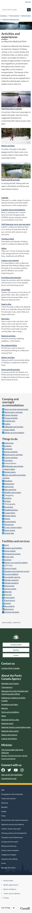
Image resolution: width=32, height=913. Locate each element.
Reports (4, 708)
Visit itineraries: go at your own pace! (15, 224)
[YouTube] (16, 771)
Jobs (3, 790)
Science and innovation (10, 850)
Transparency (7, 687)
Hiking (3, 248)
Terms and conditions (10, 712)
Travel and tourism (8, 798)
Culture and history (9, 738)
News (3, 716)
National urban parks (10, 731)
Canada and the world (9, 842)
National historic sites (10, 719)
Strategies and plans (9, 704)
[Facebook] (3, 771)
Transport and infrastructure (12, 837)
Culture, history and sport (11, 829)
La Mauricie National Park (10, 19)
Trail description (7, 239)
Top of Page (6, 908)
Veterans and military (9, 859)
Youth (3, 863)
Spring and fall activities (10, 180)
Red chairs (5, 319)
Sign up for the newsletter (12, 774)
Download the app (8, 778)
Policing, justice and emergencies (14, 833)
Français (28, 2)
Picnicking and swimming (11, 277)
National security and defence (12, 824)
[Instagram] (22, 771)
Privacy (6, 898)
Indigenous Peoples (8, 855)
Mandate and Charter (10, 683)
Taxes (3, 816)
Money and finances (8, 846)
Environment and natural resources (14, 820)
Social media (8, 880)
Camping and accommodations (13, 210)
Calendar (4, 198)
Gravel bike (5, 290)
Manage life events (8, 868)
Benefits (4, 807)
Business (4, 803)
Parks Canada (14, 16)
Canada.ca (3, 16)
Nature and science (9, 735)
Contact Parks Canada (10, 668)
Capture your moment (10, 260)
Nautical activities (8, 336)
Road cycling (6, 304)
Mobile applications (10, 885)
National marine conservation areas (16, 727)
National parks (26, 16)
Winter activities (8, 146)
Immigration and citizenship (12, 794)
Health (3, 811)
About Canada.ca (9, 889)
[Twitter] (9, 771)
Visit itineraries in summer (11, 109)
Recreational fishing (9, 345)
